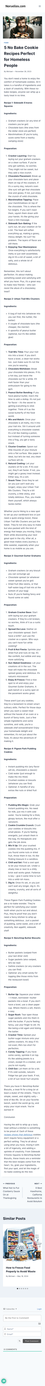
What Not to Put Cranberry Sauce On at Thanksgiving (11, 1191)
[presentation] (22, 1243)
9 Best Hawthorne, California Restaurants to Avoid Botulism (34, 1193)
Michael (9, 71)
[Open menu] (39, 6)
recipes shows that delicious (18, 1134)
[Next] (38, 1255)
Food (6, 43)
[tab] (17, 1288)
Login (39, 1309)
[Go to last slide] (7, 1255)
